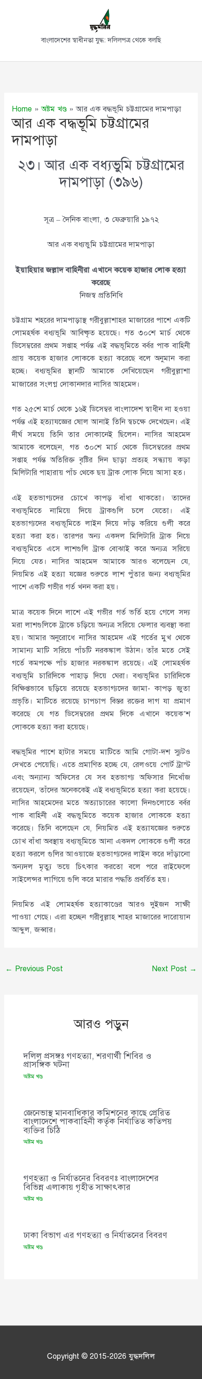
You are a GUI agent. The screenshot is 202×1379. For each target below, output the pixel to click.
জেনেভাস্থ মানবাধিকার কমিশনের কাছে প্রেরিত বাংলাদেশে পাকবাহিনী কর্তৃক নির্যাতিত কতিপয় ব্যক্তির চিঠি (97, 1121)
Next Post (174, 969)
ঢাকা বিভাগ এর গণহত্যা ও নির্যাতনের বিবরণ (95, 1235)
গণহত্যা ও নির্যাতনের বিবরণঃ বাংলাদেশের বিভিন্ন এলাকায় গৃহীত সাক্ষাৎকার (91, 1182)
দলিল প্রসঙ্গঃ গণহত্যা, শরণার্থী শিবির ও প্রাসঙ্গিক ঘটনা (87, 1060)
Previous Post (34, 969)
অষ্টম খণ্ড (33, 1076)
